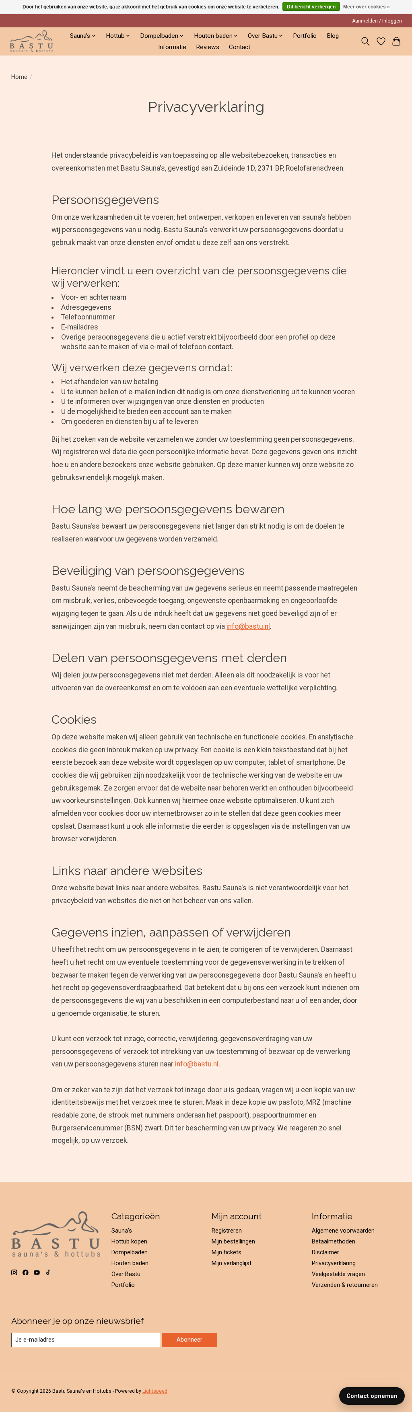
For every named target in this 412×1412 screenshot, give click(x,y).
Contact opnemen (372, 1396)
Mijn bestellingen (233, 1241)
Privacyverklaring (334, 1263)
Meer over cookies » (366, 7)
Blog (333, 35)
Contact (239, 47)
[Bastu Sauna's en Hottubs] (31, 41)
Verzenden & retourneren (345, 1285)
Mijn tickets (226, 1252)
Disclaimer (325, 1252)
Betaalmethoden (333, 1241)
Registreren (227, 1230)
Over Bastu (125, 1274)
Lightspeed (154, 1391)
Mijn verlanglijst (231, 1263)
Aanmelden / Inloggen (377, 21)
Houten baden (129, 1263)
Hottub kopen (129, 1241)
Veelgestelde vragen (338, 1274)
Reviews (207, 47)
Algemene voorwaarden (343, 1230)
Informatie (172, 47)
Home (19, 76)
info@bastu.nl (248, 626)
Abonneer (189, 1339)
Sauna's (121, 1230)
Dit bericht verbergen (311, 7)
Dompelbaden (129, 1252)
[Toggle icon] (365, 41)
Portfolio (305, 35)
